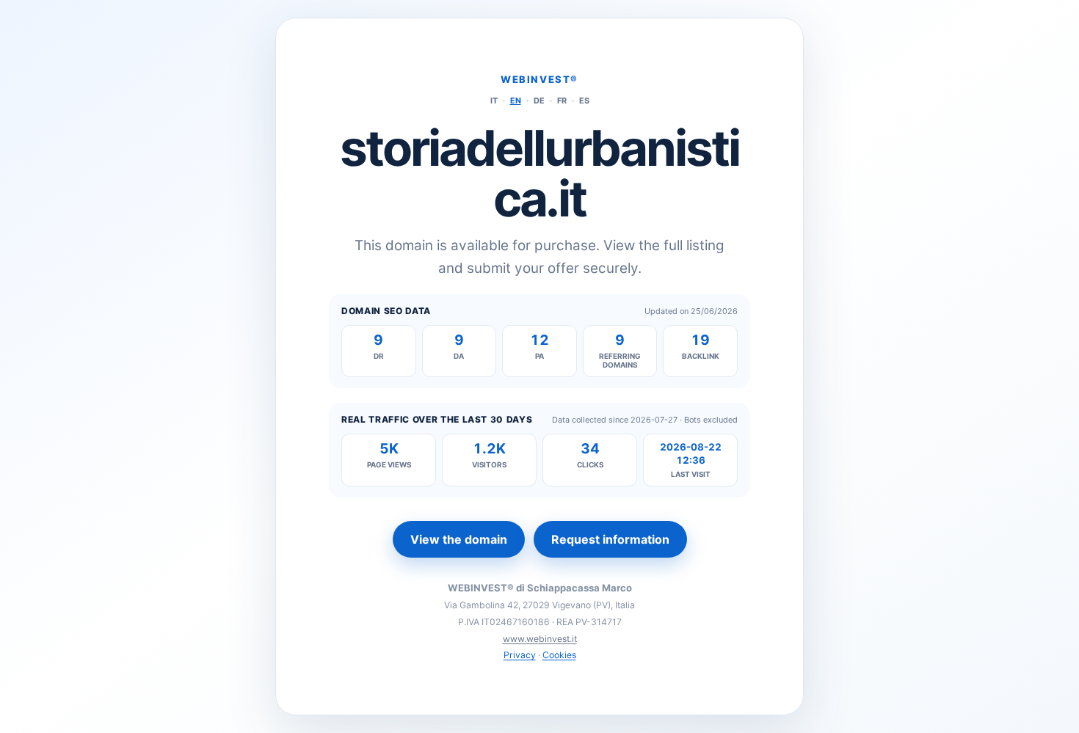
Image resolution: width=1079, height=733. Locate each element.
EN (515, 100)
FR (562, 100)
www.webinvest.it (540, 638)
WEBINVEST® (539, 79)
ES (584, 100)
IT (494, 100)
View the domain (458, 539)
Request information (610, 539)
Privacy (520, 654)
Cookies (559, 654)
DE (539, 100)
